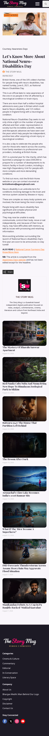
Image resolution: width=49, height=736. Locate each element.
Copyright (7, 699)
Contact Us (8, 708)
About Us (7, 689)
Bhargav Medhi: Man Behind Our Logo (21, 694)
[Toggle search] (45, 4)
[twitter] (11, 721)
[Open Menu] (37, 4)
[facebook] (5, 721)
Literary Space (9, 677)
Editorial (6, 668)
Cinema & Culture (11, 658)
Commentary (9, 663)
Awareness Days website (14, 259)
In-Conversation (10, 672)
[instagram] (17, 721)
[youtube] (23, 721)
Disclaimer (8, 703)
